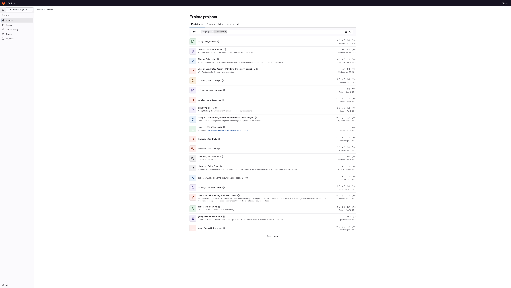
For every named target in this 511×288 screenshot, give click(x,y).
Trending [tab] (211, 24)
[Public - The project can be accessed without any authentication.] (218, 42)
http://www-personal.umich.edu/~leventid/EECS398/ (228, 130)
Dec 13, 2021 (351, 43)
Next (276, 236)
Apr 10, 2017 (351, 141)
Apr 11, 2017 (351, 150)
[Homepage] (3, 3)
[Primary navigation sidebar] (3, 9)
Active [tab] (221, 24)
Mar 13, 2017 (351, 189)
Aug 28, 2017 (351, 169)
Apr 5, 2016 (351, 102)
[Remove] (225, 31)
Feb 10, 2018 (351, 210)
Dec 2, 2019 (351, 62)
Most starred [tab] (197, 24)
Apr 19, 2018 (351, 230)
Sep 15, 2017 (351, 160)
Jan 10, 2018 (351, 180)
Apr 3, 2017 (351, 111)
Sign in (505, 3)
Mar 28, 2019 (351, 72)
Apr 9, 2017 (351, 130)
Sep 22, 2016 (351, 121)
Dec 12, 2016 (351, 92)
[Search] (350, 32)
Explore (11, 3)
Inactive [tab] (230, 24)
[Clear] (346, 31)
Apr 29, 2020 (351, 53)
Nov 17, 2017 (351, 199)
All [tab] (238, 24)
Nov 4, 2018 (351, 220)
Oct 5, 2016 (351, 82)
